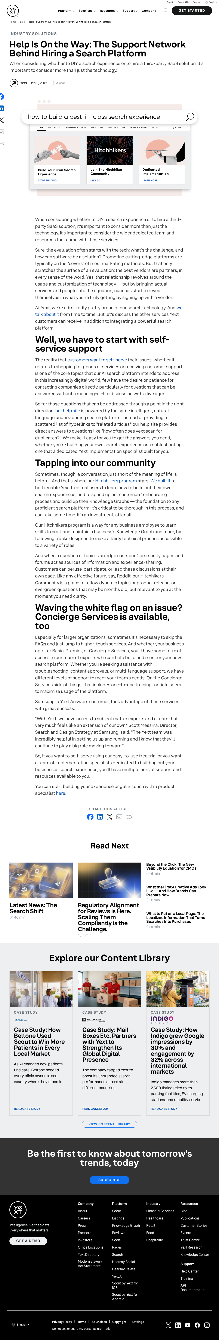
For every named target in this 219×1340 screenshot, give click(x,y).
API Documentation (192, 1287)
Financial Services (160, 1211)
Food (150, 1233)
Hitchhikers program (116, 481)
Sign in (170, 2)
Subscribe (109, 1180)
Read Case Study (27, 1109)
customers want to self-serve (97, 360)
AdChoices (99, 1322)
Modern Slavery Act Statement (90, 1263)
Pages (117, 1247)
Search (117, 1255)
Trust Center (190, 1240)
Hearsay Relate (123, 1269)
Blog (184, 1211)
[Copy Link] (129, 816)
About (82, 1211)
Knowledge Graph (126, 1226)
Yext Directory (89, 1255)
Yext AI (117, 1276)
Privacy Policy (62, 1322)
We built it (160, 481)
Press (82, 1226)
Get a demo (28, 1241)
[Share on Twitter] (109, 816)
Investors (85, 1240)
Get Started (192, 10)
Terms (81, 1322)
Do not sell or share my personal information (82, 1329)
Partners (84, 1233)
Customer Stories (194, 1226)
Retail (150, 1226)
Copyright (119, 1322)
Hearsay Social (123, 1262)
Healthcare (154, 1218)
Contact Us (183, 2)
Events (186, 1233)
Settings (138, 1322)
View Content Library (109, 1124)
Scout (116, 1211)
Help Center (190, 1271)
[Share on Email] (119, 816)
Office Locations (90, 1247)
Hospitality (154, 1240)
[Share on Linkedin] (100, 816)
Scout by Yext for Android (125, 1297)
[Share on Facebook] (90, 816)
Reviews (118, 1233)
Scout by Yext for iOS (125, 1285)
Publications (190, 1218)
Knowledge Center (195, 1255)
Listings (118, 1218)
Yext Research (191, 1247)
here (60, 793)
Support (197, 2)
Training (187, 1279)
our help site (67, 411)
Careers (84, 1218)
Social (116, 1240)
